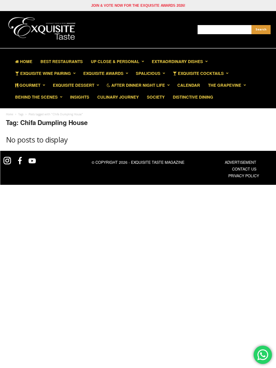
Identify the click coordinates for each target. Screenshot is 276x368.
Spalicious (148, 73)
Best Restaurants (61, 61)
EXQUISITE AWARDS (103, 73)
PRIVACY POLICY (243, 175)
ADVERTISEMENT (240, 162)
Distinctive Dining (193, 97)
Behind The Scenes (36, 97)
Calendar (188, 85)
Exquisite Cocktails (200, 73)
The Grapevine (224, 85)
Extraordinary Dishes (177, 61)
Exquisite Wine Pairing (45, 73)
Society (156, 97)
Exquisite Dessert (73, 85)
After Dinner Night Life (137, 85)
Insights (79, 97)
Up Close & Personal (115, 61)
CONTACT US (244, 169)
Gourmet (29, 85)
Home (25, 61)
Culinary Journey (118, 97)
